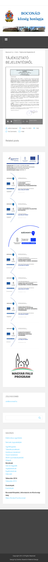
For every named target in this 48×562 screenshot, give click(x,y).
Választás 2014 (11, 481)
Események (10, 488)
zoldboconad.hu (11, 401)
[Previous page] (7, 121)
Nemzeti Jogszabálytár (14, 442)
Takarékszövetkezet (12, 449)
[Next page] (11, 121)
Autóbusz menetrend (13, 452)
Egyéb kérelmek (11, 471)
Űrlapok (8, 460)
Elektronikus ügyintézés (14, 438)
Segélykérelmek (11, 468)
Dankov (19, 559)
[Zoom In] (27, 121)
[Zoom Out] (23, 121)
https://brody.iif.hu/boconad (15, 498)
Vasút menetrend (12, 455)
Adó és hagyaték (11, 466)
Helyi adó (9, 474)
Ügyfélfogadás (11, 447)
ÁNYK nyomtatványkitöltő (15, 458)
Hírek (22, 131)
